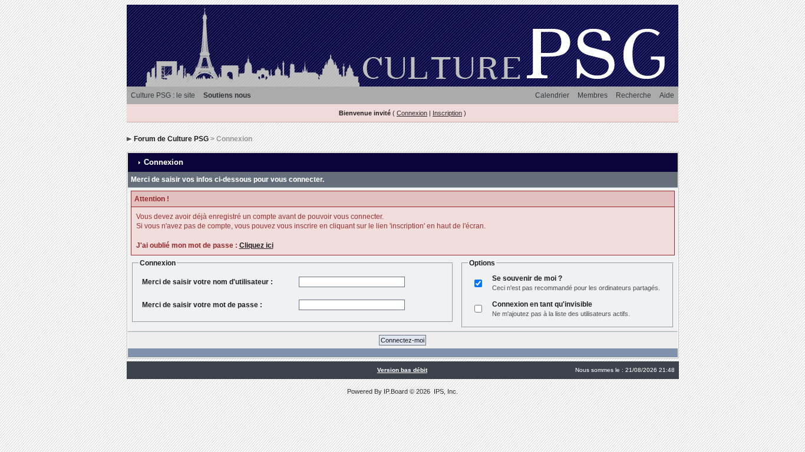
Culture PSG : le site (163, 95)
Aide (666, 95)
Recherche (633, 95)
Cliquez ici (256, 245)
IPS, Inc (445, 391)
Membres (593, 95)
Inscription (447, 113)
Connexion (412, 113)
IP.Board (396, 391)
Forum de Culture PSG (171, 139)
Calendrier (552, 95)
